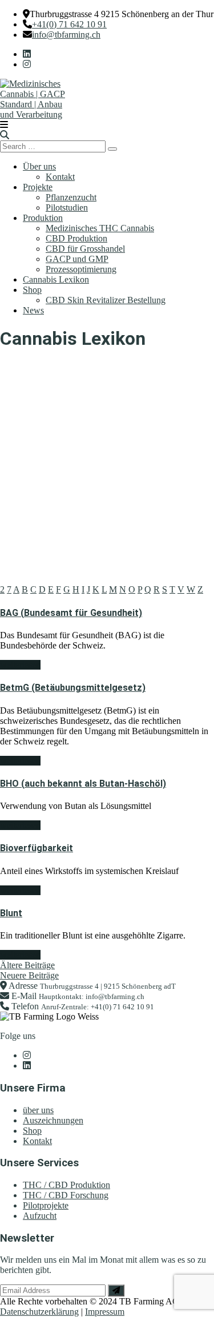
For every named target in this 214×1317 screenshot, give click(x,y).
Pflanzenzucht (71, 197)
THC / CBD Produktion (66, 1185)
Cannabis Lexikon (56, 279)
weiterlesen (20, 665)
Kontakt (60, 177)
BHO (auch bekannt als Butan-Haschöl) (83, 783)
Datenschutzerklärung (39, 1311)
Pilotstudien (67, 207)
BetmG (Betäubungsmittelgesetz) (73, 687)
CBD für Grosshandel (85, 248)
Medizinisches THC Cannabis (100, 228)
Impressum (104, 1311)
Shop (32, 290)
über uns (38, 1110)
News (33, 310)
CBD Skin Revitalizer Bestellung (105, 300)
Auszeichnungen (53, 1120)
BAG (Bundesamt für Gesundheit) (71, 612)
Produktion (43, 218)
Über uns (39, 166)
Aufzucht (39, 1216)
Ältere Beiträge (27, 965)
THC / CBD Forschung (65, 1195)
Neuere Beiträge (29, 975)
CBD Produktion (76, 238)
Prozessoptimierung (81, 269)
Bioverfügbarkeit (36, 848)
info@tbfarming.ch (66, 34)
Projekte (38, 187)
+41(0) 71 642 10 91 (69, 24)
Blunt (11, 913)
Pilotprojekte (45, 1205)
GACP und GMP (77, 259)
